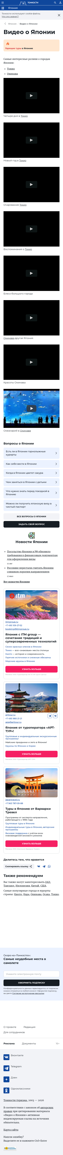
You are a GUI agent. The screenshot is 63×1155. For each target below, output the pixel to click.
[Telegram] (50, 716)
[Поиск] (55, 2)
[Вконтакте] (55, 716)
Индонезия (23, 885)
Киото (8, 654)
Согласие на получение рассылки (28, 993)
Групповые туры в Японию (19, 823)
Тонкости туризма (6, 24)
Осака (46, 894)
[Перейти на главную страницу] (28, 2)
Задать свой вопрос (31, 524)
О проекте (10, 1027)
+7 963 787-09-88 (14, 803)
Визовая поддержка (16, 833)
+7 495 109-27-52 (13, 625)
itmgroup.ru (11, 622)
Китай (35, 885)
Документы (29, 1043)
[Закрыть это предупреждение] (59, 15)
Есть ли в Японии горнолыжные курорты (26, 453)
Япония (12, 23)
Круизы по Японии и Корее (20, 746)
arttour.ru (10, 715)
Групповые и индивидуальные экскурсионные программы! (31, 737)
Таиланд (9, 885)
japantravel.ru (12, 800)
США (43, 885)
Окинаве (25, 430)
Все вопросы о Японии (31, 516)
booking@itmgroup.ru (17, 629)
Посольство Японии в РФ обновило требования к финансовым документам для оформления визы (32, 555)
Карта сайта (11, 1129)
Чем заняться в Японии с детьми (26, 482)
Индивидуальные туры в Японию (23, 827)
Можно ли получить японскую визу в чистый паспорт (29, 505)
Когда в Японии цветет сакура (24, 473)
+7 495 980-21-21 (13, 718)
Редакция (29, 1027)
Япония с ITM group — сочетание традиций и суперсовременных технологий (30, 638)
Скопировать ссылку (16, 866)
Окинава (12, 73)
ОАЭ (47, 882)
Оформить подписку (31, 982)
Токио (11, 68)
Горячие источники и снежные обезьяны (28, 657)
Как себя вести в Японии (21, 463)
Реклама (9, 1043)
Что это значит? (10, 16)
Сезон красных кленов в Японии (23, 646)
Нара (26, 894)
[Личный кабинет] (60, 2)
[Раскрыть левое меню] (2, 2)
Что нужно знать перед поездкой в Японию (27, 493)
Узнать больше (31, 669)
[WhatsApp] (49, 866)
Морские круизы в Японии (20, 661)
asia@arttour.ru (13, 722)
